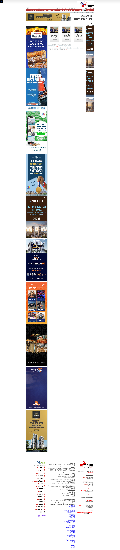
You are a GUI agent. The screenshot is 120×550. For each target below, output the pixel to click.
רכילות (79, 10)
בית (92, 10)
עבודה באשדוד (72, 524)
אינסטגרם (58, 474)
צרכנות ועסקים (71, 485)
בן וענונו (73, 537)
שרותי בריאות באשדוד (71, 515)
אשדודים (64, 457)
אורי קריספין (83, 483)
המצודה (73, 537)
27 (59, 42)
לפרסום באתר (58, 8)
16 (75, 40)
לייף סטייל (72, 487)
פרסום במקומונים (72, 507)
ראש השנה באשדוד (66, 496)
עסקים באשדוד (52, 497)
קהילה (70, 10)
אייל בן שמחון (72, 501)
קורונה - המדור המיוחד (70, 490)
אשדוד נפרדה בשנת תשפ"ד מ (55, 479)
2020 (55, 37)
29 (62, 42)
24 (54, 42)
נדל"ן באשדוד (72, 498)
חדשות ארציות (72, 459)
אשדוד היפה (72, 476)
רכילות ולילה (72, 456)
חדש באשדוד (63, 486)
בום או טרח (69, 457)
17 (76, 40)
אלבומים (73, 473)
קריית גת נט (72, 530)
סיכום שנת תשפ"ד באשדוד (69, 477)
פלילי (58, 459)
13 (69, 40)
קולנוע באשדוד (53, 465)
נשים (74, 495)
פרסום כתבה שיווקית (71, 523)
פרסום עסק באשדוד (71, 499)
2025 (67, 37)
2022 (60, 37)
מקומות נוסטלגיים (71, 483)
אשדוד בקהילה (71, 475)
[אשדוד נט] (84, 461)
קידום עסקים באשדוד (71, 505)
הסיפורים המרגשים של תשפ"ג (61, 471)
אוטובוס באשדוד (52, 496)
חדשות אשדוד (72, 459)
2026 (70, 37)
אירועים (73, 474)
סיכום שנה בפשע (61, 471)
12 (68, 40)
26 (57, 42)
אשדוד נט (92, 18)
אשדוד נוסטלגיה (71, 483)
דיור (74, 539)
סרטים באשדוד (72, 497)
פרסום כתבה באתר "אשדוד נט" (69, 503)
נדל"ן (55, 459)
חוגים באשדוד (60, 465)
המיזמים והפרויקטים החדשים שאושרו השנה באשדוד (65, 493)
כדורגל (91, 12)
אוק (66, 39)
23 (52, 42)
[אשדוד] (85, 8)
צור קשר (32, 10)
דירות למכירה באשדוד (71, 511)
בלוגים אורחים (62, 482)
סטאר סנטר (72, 535)
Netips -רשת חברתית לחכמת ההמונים (68, 521)
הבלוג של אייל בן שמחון (70, 482)
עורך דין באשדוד (72, 529)
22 (50, 42)
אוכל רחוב (68, 464)
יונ (59, 39)
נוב (68, 39)
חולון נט (73, 531)
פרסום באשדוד (72, 521)
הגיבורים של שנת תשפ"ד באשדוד (69, 478)
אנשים (56, 457)
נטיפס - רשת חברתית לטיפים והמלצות (68, 501)
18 (78, 40)
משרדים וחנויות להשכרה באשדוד (69, 514)
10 (64, 40)
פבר (51, 39)
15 (73, 40)
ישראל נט (73, 500)
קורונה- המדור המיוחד (71, 491)
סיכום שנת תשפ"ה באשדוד (69, 492)
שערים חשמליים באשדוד (70, 520)
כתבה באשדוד (72, 525)
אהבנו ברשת (69, 495)
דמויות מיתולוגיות (64, 483)
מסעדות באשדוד (72, 510)
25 (55, 42)
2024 (65, 37)
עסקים (66, 10)
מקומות (60, 457)
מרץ (52, 39)
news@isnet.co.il (89, 487)
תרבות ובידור (72, 465)
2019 (53, 37)
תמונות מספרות (64, 469)
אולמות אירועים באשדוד (70, 526)
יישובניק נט (72, 506)
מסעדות (73, 460)
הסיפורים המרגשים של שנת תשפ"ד (68, 479)
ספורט (84, 10)
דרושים (62, 10)
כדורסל (87, 12)
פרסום (73, 532)
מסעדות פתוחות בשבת (58, 462)
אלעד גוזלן (73, 540)
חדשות (88, 10)
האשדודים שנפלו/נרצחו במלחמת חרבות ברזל (67, 480)
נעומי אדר (73, 541)
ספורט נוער (75, 12)
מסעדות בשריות (72, 461)
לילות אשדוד (68, 474)
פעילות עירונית (66, 476)
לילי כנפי (73, 536)
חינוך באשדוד (65, 497)
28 (61, 42)
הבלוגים (73, 481)
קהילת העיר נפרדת (68, 477)
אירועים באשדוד (72, 516)
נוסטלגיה (59, 469)
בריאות (61, 476)
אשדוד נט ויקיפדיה (71, 522)
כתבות (73, 469)
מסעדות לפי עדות (64, 463)
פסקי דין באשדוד (72, 490)
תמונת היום (63, 474)
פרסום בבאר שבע (71, 513)
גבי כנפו (73, 534)
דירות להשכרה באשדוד (70, 511)
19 (80, 40)
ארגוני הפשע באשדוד (64, 459)
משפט (49, 10)
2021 (58, 37)
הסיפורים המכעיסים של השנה (68, 472)
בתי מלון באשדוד (72, 506)
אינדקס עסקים (55, 495)
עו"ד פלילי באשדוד (71, 527)
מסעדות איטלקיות (52, 461)
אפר (54, 39)
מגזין (74, 468)
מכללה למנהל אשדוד (71, 533)
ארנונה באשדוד (72, 518)
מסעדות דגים (58, 461)
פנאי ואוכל (60, 495)
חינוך (36, 10)
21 (49, 42)
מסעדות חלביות (65, 461)
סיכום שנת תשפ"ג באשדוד (69, 470)
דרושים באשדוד (72, 516)
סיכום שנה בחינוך (68, 471)
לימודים (68, 486)
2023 (63, 37)
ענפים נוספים (81, 12)
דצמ (70, 39)
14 (71, 40)
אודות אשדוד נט (42, 10)
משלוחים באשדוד (71, 509)
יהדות (65, 495)
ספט (64, 39)
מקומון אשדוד (72, 508)
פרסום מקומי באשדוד (71, 504)
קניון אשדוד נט (59, 497)
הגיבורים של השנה (71, 471)
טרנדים (63, 488)
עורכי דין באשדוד (64, 490)
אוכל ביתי (73, 462)
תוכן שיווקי (73, 486)
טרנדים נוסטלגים (57, 483)
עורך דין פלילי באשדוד (71, 528)
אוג (62, 39)
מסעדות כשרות (56, 463)
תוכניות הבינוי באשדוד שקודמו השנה (55, 478)
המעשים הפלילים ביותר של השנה (62, 496)
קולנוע (53, 10)
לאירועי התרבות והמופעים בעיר (69, 465)
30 (64, 42)
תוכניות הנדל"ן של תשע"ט (57, 496)
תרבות (75, 10)
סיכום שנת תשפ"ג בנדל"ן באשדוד (56, 472)
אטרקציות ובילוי (68, 488)
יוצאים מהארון (71, 458)
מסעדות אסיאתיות (67, 462)
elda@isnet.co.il (89, 481)
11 (66, 40)
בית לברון (73, 538)
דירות (57, 10)
